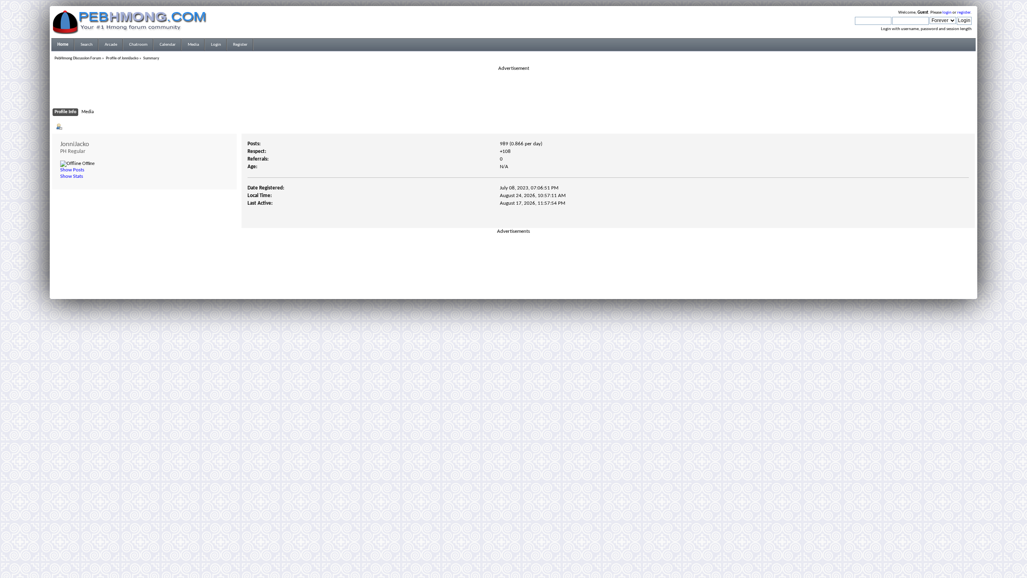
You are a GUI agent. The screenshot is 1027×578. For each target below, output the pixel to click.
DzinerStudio (523, 291)
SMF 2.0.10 (482, 281)
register (963, 12)
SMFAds (497, 286)
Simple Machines (540, 281)
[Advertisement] (513, 90)
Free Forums (525, 286)
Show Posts (72, 170)
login (947, 12)
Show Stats (71, 176)
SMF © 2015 (509, 281)
